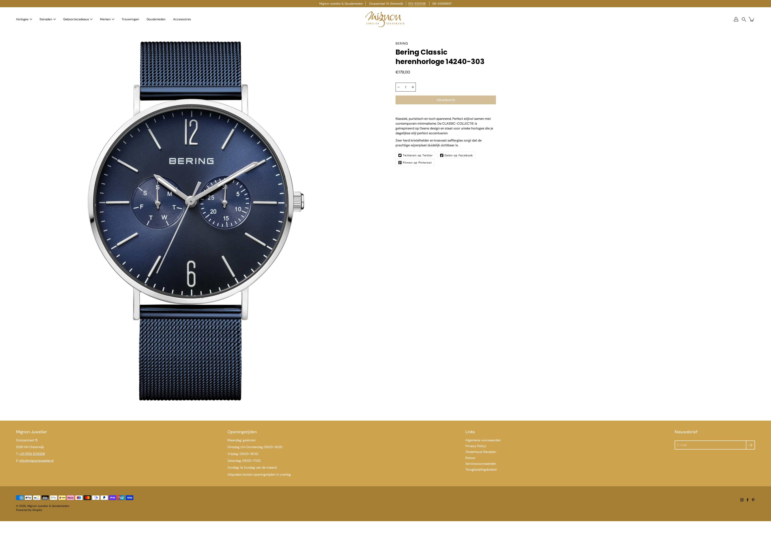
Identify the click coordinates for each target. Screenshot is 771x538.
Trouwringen (130, 19)
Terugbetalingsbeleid (481, 469)
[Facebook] (747, 499)
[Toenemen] (413, 87)
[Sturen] (750, 445)
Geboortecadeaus (76, 19)
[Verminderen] (399, 87)
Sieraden (46, 19)
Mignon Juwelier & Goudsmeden (48, 506)
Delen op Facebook (459, 155)
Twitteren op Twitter (418, 155)
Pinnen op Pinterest (417, 162)
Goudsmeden (156, 19)
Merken (105, 19)
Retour (470, 458)
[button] (744, 19)
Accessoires (182, 19)
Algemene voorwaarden (483, 440)
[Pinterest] (753, 499)
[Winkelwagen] (752, 19)
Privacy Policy (475, 446)
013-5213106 (417, 4)
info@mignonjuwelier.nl (36, 461)
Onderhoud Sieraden (480, 452)
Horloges (22, 19)
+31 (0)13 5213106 (32, 454)
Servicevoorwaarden (480, 464)
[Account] (736, 19)
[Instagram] (742, 499)
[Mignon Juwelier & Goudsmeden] (385, 19)
